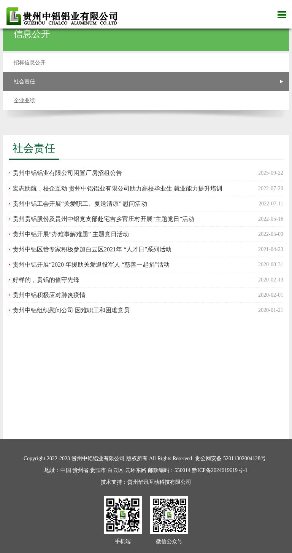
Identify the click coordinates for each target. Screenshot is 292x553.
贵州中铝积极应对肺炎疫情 (49, 295)
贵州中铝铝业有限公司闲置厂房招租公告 (67, 173)
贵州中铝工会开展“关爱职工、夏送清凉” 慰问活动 (80, 203)
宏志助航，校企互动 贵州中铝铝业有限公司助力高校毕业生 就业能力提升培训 (117, 188)
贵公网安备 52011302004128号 (230, 458)
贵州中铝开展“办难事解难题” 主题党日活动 (71, 234)
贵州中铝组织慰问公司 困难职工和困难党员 (71, 310)
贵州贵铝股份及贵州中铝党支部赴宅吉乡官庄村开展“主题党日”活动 (103, 219)
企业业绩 (24, 100)
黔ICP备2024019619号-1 (220, 470)
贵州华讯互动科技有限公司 (159, 482)
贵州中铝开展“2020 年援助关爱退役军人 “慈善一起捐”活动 (91, 264)
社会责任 (24, 81)
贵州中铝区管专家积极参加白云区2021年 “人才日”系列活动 (92, 249)
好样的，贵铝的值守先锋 (46, 279)
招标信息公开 (30, 62)
